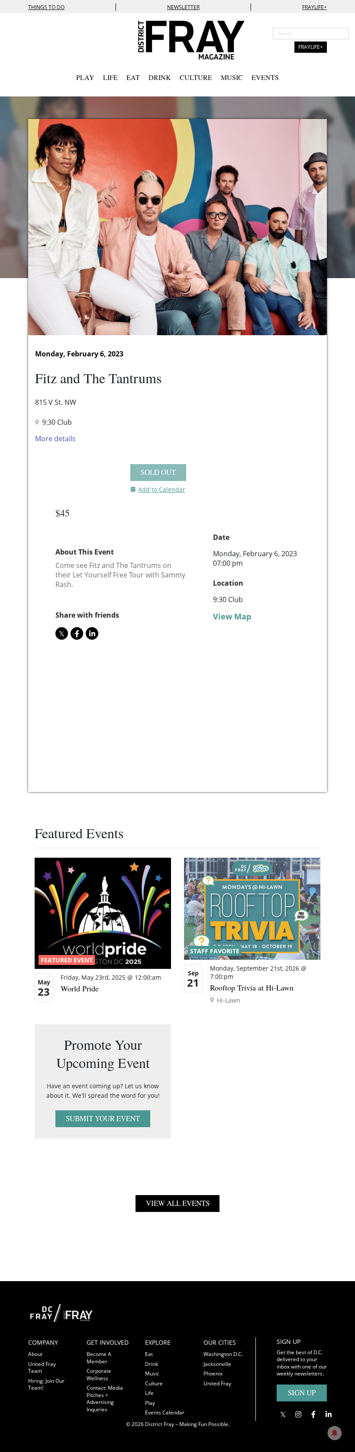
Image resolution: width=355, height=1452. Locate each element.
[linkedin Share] (92, 633)
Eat (133, 77)
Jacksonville (217, 1364)
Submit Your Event (103, 1118)
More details (55, 438)
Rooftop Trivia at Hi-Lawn (252, 987)
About (35, 1354)
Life (110, 77)
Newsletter (183, 7)
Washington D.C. (223, 1354)
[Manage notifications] (335, 1433)
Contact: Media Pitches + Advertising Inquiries (105, 1398)
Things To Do (46, 7)
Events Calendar (164, 1412)
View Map (232, 616)
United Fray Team (42, 1367)
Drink (159, 77)
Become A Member (99, 1357)
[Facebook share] (77, 633)
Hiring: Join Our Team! (46, 1384)
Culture (196, 77)
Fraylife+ (314, 7)
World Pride (80, 988)
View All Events (178, 1203)
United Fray (217, 1383)
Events (265, 77)
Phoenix (213, 1373)
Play (85, 77)
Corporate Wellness (99, 1374)
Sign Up (302, 1393)
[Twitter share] (61, 633)
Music (232, 77)
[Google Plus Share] (298, 1414)
